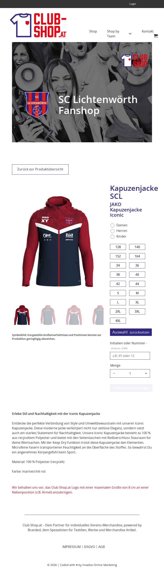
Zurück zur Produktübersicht (40, 169)
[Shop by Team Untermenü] (130, 35)
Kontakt (148, 31)
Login (132, 4)
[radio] (120, 225)
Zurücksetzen (139, 332)
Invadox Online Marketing (99, 565)
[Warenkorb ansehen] (156, 35)
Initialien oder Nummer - (128, 345)
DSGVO (89, 546)
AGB (101, 546)
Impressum (71, 546)
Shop (93, 31)
